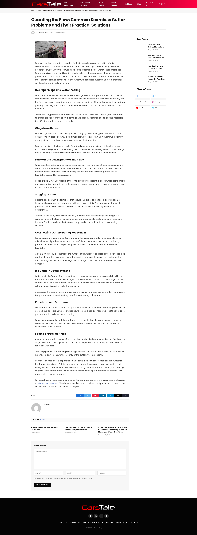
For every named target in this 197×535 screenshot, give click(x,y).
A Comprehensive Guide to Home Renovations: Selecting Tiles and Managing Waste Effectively (112, 429)
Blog (139, 4)
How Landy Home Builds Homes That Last (44, 428)
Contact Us (149, 4)
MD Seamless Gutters (47, 383)
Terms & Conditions (91, 523)
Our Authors (107, 523)
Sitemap (134, 523)
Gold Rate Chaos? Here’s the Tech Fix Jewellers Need (155, 78)
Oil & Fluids (101, 4)
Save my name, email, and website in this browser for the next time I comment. (65, 478)
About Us (63, 523)
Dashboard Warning (85, 4)
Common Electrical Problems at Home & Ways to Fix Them (79, 428)
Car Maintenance (69, 4)
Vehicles (128, 4)
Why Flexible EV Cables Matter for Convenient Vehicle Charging (156, 46)
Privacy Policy (122, 523)
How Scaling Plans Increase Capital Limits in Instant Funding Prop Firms (156, 67)
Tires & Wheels (114, 4)
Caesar (40, 33)
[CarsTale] (46, 4)
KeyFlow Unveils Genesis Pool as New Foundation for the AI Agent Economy (156, 56)
